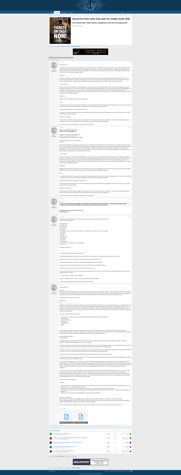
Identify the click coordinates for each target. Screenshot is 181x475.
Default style (52, 471)
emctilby (54, 443)
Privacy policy (120, 471)
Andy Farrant (55, 448)
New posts (51, 14)
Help (125, 471)
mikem (127, 447)
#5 (130, 284)
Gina (51, 59)
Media (71, 12)
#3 (130, 198)
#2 (130, 127)
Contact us (106, 471)
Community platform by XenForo (90, 473)
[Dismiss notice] (130, 18)
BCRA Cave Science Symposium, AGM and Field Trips (67, 442)
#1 (130, 62)
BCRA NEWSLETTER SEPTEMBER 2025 (63, 451)
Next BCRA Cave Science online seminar (64, 446)
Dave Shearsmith (56, 439)
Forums (57, 12)
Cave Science (64, 435)
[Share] (129, 62)
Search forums (57, 14)
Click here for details (77, 26)
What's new (64, 12)
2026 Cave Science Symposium (61, 433)
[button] (68, 12)
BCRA (54, 435)
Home (51, 12)
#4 (130, 216)
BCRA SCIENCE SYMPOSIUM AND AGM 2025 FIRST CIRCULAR (70, 438)
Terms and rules (113, 471)
